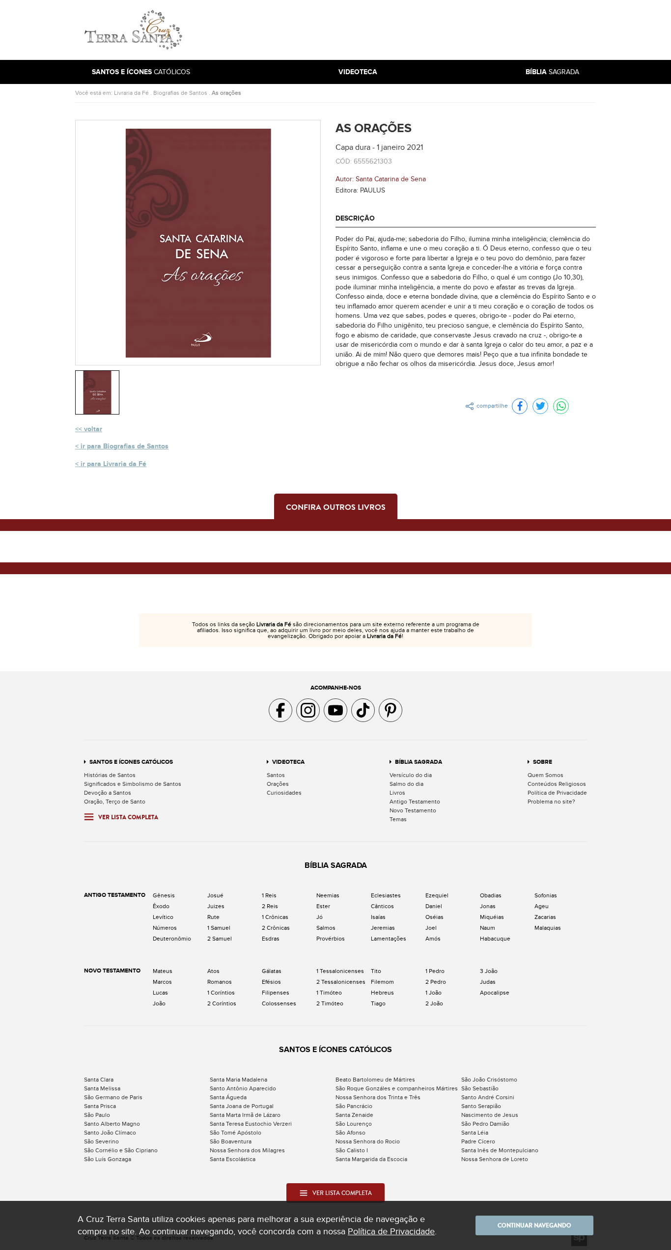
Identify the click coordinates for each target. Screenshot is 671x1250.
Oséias (434, 917)
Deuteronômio (172, 938)
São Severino (101, 1141)
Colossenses (279, 1003)
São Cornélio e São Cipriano (121, 1150)
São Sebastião (480, 1088)
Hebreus (382, 992)
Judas (488, 981)
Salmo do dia (406, 783)
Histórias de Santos (110, 775)
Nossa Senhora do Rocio (368, 1141)
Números (165, 927)
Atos (213, 971)
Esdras (271, 938)
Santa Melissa (102, 1088)
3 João (489, 971)
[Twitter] (540, 406)
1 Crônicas (275, 917)
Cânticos (382, 906)
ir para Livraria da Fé (113, 464)
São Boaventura (231, 1141)
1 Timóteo (329, 992)
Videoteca (288, 762)
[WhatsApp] (561, 406)
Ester (323, 906)
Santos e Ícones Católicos (131, 762)
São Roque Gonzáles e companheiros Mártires (397, 1088)
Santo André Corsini (487, 1097)
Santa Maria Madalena (238, 1079)
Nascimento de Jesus (489, 1114)
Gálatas (271, 971)
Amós (433, 938)
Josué (215, 895)
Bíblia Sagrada (418, 762)
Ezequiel (436, 895)
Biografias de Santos (180, 92)
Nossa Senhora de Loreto (494, 1159)
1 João (433, 992)
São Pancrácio (354, 1106)
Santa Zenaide (354, 1114)
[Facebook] (520, 406)
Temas (398, 819)
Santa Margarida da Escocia (371, 1159)
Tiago (378, 1003)
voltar (93, 429)
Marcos (162, 981)
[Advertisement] (402, 30)
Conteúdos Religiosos (557, 783)
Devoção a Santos (107, 792)
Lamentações (388, 938)
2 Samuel (219, 938)
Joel (431, 927)
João (159, 1003)
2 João (434, 1003)
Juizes (215, 906)
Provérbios (330, 938)
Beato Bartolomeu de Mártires (375, 1079)
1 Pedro (435, 971)
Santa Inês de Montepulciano (499, 1150)
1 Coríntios (221, 992)
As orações (226, 92)
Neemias (327, 895)
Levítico (163, 917)
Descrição (355, 218)
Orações (278, 783)
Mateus (162, 971)
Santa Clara (98, 1079)
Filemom (382, 981)
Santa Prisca (100, 1106)
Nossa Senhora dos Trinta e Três (378, 1097)
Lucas (160, 992)
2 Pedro (435, 981)
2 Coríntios (221, 1003)
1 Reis (269, 895)
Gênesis (164, 895)
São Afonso (350, 1132)
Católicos (141, 72)
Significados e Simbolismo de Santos (132, 783)
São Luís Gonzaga (107, 1159)
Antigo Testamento (415, 801)
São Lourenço (354, 1123)
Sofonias (545, 895)
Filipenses (275, 992)
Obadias (491, 895)
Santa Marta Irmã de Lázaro (245, 1114)
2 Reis (270, 906)
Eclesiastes (386, 895)
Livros (397, 792)
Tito (376, 971)
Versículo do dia (411, 775)
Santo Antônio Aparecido (243, 1088)
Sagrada (552, 72)
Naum (487, 927)
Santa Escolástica (232, 1159)
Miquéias (492, 917)
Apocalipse (494, 992)
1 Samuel (218, 927)
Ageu (541, 906)
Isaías (378, 917)
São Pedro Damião (485, 1123)
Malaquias (547, 927)
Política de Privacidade (557, 792)
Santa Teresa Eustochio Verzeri (251, 1123)
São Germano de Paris (113, 1097)
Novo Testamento (413, 810)
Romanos (219, 981)
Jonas (488, 906)
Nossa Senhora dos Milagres (247, 1150)
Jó (319, 917)
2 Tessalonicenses (340, 981)
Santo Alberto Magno (112, 1123)
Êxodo (161, 906)
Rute (213, 917)
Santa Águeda (228, 1097)
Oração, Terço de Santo (114, 801)
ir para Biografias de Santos (124, 446)
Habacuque (495, 938)
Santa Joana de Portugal (242, 1106)
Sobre (542, 762)
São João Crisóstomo (489, 1079)
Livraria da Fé (131, 92)
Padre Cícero (478, 1141)
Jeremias (383, 927)
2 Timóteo (329, 1003)
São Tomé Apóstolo (235, 1132)
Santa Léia (474, 1132)
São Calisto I (352, 1150)
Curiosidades (284, 792)
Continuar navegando (534, 1225)
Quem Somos (545, 775)
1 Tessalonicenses (340, 971)
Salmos (326, 927)
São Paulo (97, 1114)
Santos (276, 775)
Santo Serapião (481, 1106)
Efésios (271, 981)
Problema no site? (551, 801)
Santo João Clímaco (110, 1132)
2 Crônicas (276, 927)
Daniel (433, 906)
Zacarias (545, 917)
